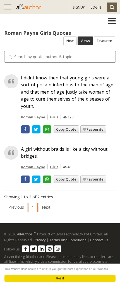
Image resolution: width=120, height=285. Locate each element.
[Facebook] (25, 248)
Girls (54, 117)
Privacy (39, 239)
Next (46, 207)
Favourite (104, 40)
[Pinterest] (49, 248)
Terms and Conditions (68, 239)
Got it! (60, 278)
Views (85, 40)
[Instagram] (57, 248)
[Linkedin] (41, 248)
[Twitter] (33, 248)
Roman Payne (33, 117)
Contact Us (99, 239)
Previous (16, 207)
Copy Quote (66, 129)
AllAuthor (26, 234)
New (70, 40)
